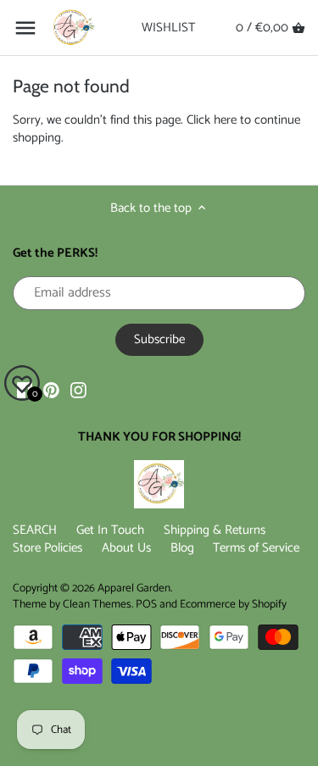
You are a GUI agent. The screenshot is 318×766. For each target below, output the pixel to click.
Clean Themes (97, 604)
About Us (126, 547)
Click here (212, 119)
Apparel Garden (134, 588)
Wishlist (168, 27)
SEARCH (35, 530)
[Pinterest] (51, 389)
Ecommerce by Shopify (233, 604)
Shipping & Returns (214, 530)
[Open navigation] (25, 28)
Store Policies (47, 547)
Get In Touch (110, 530)
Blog (182, 547)
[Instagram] (78, 389)
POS (146, 604)
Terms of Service (256, 547)
